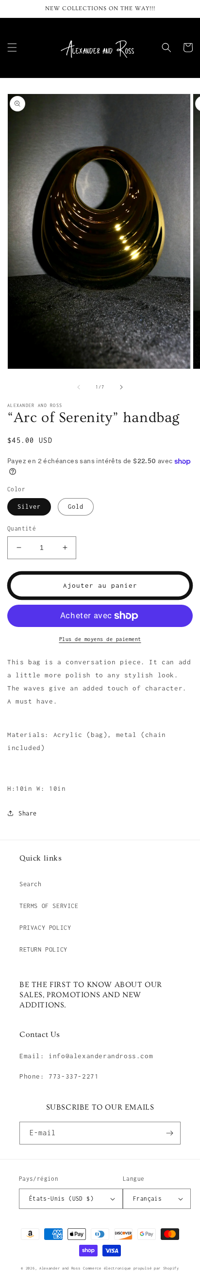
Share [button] (27, 813)
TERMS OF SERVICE (49, 905)
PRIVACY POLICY (45, 927)
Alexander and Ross (60, 1268)
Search (30, 884)
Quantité (21, 528)
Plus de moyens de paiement (100, 639)
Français (147, 1198)
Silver (29, 506)
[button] (12, 47)
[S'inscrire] (169, 1133)
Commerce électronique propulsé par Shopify (131, 1268)
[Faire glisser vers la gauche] (78, 387)
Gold (75, 506)
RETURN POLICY (43, 949)
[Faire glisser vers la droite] (121, 387)
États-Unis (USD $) (61, 1198)
